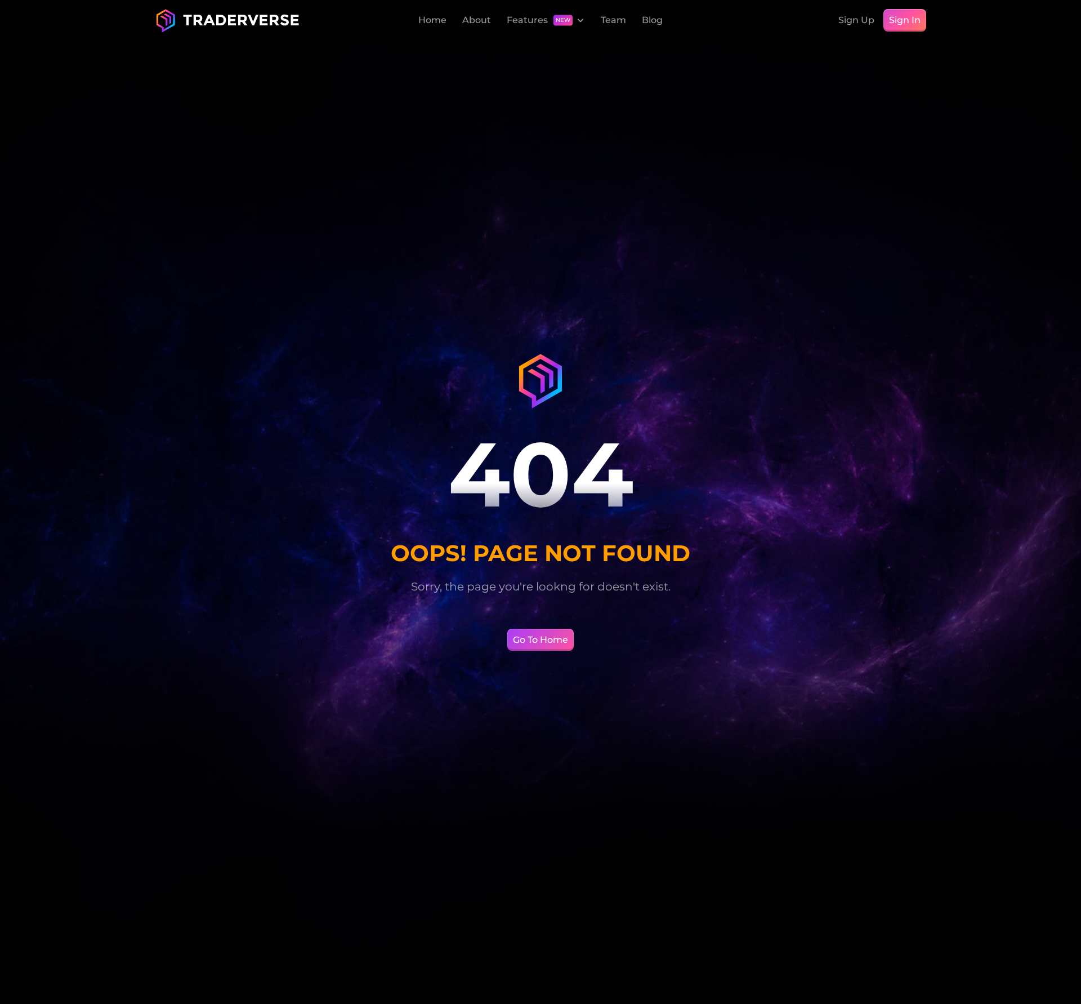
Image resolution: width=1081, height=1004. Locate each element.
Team (613, 20)
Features (527, 20)
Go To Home (540, 639)
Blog (652, 20)
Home (432, 20)
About (476, 20)
